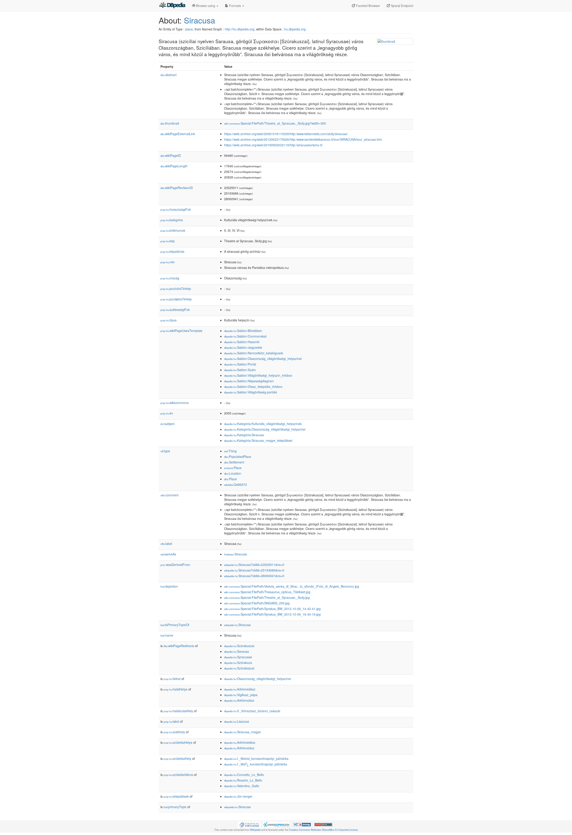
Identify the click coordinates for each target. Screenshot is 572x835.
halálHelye (175, 689)
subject (167, 423)
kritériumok (172, 230)
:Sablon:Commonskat (245, 336)
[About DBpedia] (172, 5)
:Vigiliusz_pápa (240, 695)
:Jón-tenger (238, 796)
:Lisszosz (236, 721)
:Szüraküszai (239, 668)
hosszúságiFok (175, 209)
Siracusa (199, 20)
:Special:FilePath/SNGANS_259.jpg (257, 603)
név (167, 262)
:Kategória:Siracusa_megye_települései (258, 440)
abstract (168, 74)
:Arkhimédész (239, 689)
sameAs (168, 554)
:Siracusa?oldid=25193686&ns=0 (254, 570)
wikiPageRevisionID (176, 187)
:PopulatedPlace (237, 456)
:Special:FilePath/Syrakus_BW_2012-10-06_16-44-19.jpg (272, 614)
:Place (233, 467)
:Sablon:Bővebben (243, 330)
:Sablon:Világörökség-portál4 (250, 392)
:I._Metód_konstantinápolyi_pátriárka (256, 758)
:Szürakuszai (239, 646)
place (189, 29)
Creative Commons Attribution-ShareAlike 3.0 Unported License (323, 829)
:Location (232, 473)
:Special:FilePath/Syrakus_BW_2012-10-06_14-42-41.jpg (272, 608)
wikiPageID (170, 155)
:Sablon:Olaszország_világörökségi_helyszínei (263, 358)
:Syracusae (238, 657)
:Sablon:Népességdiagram (249, 381)
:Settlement (234, 462)
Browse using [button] (205, 5)
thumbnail (169, 123)
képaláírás (172, 251)
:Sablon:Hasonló (241, 342)
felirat (172, 678)
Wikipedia (255, 829)
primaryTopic (175, 807)
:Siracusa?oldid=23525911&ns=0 (254, 564)
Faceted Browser (367, 5)
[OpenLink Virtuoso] (249, 824)
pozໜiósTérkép (176, 299)
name (166, 635)
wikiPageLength (173, 166)
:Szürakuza (238, 662)
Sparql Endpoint (401, 5)
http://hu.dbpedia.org (239, 29)
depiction (169, 586)
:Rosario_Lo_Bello (243, 780)
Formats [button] (235, 5)
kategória (171, 220)
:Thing (230, 451)
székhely (174, 732)
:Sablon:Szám (240, 370)
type (165, 451)
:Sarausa (236, 651)
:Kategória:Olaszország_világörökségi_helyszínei (264, 429)
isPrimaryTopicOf (174, 625)
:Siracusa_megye (242, 732)
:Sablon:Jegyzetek (243, 347)
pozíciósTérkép (175, 288)
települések (176, 796)
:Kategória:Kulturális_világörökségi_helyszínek (263, 423)
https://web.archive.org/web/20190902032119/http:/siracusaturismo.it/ (273, 145)
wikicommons (174, 402)
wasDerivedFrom (175, 564)
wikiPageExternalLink (177, 134)
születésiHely (177, 758)
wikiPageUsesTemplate (181, 330)
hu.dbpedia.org (295, 29)
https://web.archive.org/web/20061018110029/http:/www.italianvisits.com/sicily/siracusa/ (286, 134)
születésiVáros (178, 774)
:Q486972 (235, 484)
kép (167, 241)
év (166, 413)
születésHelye (178, 742)
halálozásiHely (178, 711)
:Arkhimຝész (239, 700)
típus (168, 320)
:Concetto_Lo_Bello (244, 774)
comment (169, 495)
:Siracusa (235, 554)
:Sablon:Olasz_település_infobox (253, 386)
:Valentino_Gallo (241, 786)
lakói (171, 721)
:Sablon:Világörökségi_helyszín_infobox (258, 375)
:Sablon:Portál (240, 364)
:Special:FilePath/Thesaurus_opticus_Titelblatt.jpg (267, 592)
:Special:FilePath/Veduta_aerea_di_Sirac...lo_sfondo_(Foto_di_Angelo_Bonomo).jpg (291, 586)
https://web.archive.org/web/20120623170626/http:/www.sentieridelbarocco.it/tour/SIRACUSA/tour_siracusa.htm (303, 139)
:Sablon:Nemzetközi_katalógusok (253, 353)
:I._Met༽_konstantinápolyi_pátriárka (255, 764)
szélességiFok (175, 309)
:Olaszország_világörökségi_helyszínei (257, 678)
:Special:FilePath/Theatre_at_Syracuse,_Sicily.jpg (267, 597)
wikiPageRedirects (179, 646)
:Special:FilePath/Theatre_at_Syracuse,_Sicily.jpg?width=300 (275, 123)
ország (169, 278)
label (166, 543)
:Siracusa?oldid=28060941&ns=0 (254, 576)
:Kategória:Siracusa (244, 435)
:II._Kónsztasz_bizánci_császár (252, 711)
